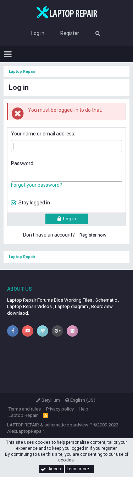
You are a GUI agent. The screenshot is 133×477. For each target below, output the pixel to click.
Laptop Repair (23, 415)
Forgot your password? (36, 185)
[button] (8, 54)
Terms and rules (25, 409)
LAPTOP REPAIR (23, 424)
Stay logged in (34, 202)
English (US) (82, 400)
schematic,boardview (66, 424)
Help (83, 409)
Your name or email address (42, 133)
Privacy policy (60, 409)
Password (22, 163)
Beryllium (50, 400)
